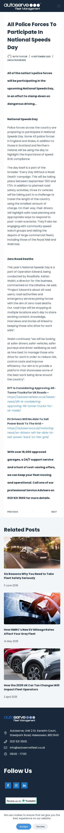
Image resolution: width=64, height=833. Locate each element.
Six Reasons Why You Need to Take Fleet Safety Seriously (29, 576)
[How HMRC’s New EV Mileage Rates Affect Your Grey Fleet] (32, 608)
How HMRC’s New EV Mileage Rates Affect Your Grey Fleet (29, 632)
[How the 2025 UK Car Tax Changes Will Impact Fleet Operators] (32, 664)
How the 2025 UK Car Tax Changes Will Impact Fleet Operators (31, 687)
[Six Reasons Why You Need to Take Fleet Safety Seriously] (32, 553)
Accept (24, 826)
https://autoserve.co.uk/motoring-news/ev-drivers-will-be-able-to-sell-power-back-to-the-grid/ (30, 432)
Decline (40, 826)
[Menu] (58, 6)
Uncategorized (16, 60)
